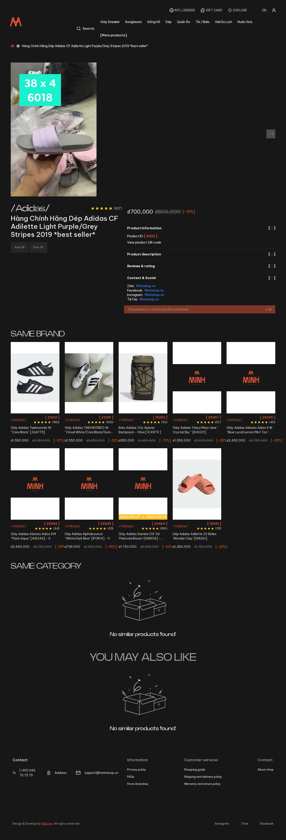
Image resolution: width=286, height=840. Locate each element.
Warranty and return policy (202, 784)
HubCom (47, 823)
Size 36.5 (89, 417)
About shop (265, 769)
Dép (169, 22)
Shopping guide (194, 769)
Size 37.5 (156, 523)
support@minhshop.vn (101, 773)
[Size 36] (35, 377)
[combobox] (264, 10)
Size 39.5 (149, 531)
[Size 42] (35, 484)
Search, (89, 29)
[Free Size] (143, 377)
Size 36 (35, 417)
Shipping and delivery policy (203, 776)
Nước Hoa (245, 22)
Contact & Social (201, 278)
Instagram (222, 823)
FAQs (130, 776)
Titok (244, 823)
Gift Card (214, 10)
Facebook (266, 823)
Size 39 (82, 523)
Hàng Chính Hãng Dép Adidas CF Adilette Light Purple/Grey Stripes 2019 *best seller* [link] (85, 46)
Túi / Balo (203, 22)
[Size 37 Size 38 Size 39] (197, 484)
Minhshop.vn (146, 286)
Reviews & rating (201, 266)
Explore (240, 10)
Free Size (143, 417)
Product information (201, 228)
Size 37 (185, 523)
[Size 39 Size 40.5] (89, 484)
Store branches (137, 784)
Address (61, 773)
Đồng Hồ (153, 22)
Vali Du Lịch (223, 22)
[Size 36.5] (89, 377)
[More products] (113, 35)
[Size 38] (251, 377)
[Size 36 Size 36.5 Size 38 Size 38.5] (197, 377)
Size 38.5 (197, 425)
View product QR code (144, 242)
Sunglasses (133, 22)
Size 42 (35, 523)
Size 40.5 (94, 523)
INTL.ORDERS (185, 10)
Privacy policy (136, 769)
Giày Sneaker (110, 22)
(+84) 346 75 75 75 (27, 772)
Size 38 (210, 417)
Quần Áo (183, 22)
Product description (201, 254)
